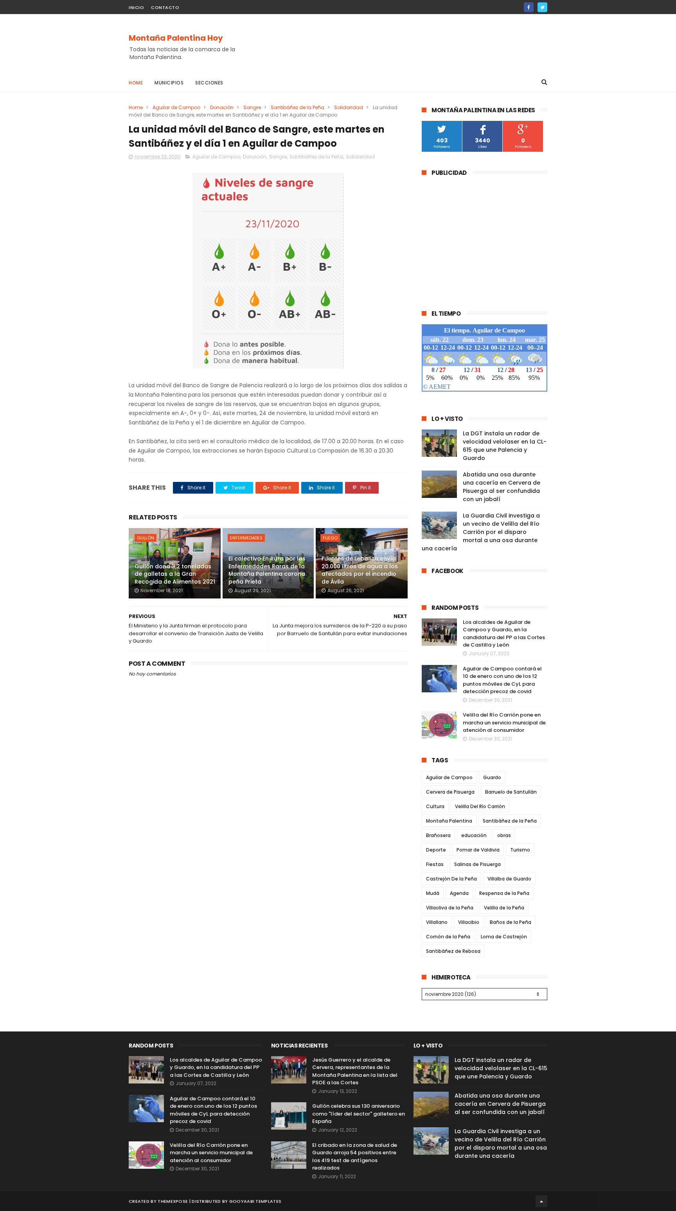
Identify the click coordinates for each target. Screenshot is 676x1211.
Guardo (492, 777)
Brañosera (438, 835)
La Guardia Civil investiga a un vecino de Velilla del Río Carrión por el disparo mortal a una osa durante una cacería (481, 532)
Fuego (330, 538)
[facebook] (529, 7)
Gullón (145, 538)
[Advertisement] (404, 43)
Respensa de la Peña (504, 893)
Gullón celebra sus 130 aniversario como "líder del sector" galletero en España (358, 1113)
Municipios (169, 82)
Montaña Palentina (449, 821)
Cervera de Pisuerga (450, 792)
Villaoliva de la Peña (449, 907)
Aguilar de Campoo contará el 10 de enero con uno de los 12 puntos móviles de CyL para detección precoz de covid (502, 680)
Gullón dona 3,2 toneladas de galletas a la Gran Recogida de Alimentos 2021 (175, 574)
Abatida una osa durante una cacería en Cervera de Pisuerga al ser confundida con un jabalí (501, 487)
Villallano (437, 922)
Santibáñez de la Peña (297, 107)
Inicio (136, 7)
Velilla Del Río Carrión (480, 806)
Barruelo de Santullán (511, 792)
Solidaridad (348, 107)
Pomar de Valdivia (478, 849)
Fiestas (435, 864)
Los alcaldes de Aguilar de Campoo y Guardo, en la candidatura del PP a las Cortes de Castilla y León (504, 633)
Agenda (459, 893)
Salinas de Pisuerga (477, 864)
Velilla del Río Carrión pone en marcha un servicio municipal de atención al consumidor (504, 722)
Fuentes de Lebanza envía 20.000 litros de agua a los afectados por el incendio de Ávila (360, 570)
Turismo (520, 849)
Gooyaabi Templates (255, 1201)
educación (474, 835)
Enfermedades (246, 538)
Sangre (252, 107)
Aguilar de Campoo (176, 107)
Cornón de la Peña (448, 936)
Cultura (435, 806)
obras (504, 835)
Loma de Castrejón (504, 936)
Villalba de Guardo (509, 878)
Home (136, 82)
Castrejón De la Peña (451, 878)
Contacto (165, 7)
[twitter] (542, 7)
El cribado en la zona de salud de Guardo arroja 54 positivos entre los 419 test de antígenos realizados (354, 1156)
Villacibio (468, 922)
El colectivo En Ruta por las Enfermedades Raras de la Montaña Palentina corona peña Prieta (267, 570)
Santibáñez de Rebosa (453, 951)
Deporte (436, 849)
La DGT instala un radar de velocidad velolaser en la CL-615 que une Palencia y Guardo (505, 445)
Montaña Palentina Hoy (176, 37)
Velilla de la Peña (504, 907)
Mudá (432, 893)
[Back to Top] (541, 1201)
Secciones (209, 82)
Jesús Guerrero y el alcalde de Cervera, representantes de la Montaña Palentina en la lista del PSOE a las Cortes (354, 1071)
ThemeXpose (173, 1201)
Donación (222, 107)
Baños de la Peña (510, 922)
